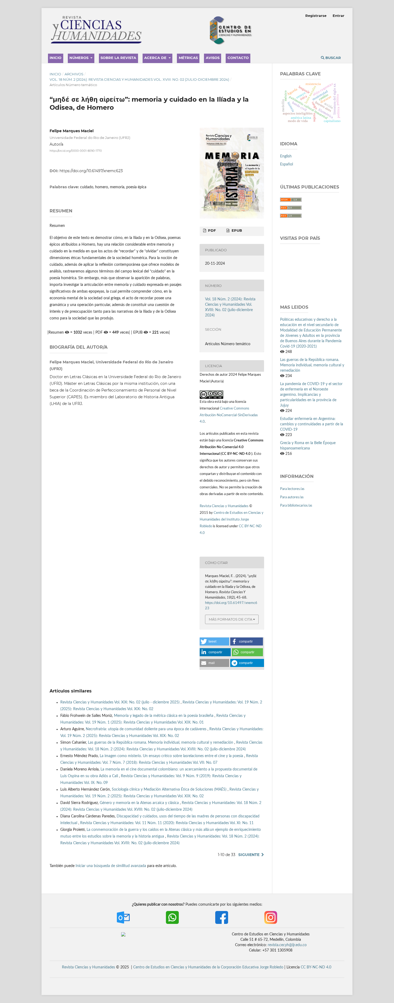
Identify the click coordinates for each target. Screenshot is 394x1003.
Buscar (332, 58)
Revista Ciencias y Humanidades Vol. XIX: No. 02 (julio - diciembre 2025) (120, 702)
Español (286, 164)
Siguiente (248, 854)
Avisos (213, 58)
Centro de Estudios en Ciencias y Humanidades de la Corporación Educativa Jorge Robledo (208, 967)
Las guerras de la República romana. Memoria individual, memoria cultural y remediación (161, 742)
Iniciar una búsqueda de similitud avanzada (111, 866)
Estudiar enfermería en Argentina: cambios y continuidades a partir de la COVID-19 (311, 424)
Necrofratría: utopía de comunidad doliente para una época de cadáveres (146, 729)
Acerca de (156, 58)
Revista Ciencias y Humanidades (224, 506)
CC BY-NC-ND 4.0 (316, 967)
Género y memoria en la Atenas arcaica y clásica (140, 803)
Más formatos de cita (230, 619)
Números (79, 58)
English (286, 156)
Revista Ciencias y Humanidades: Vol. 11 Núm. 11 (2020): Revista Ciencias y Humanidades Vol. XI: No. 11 (167, 823)
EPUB (236, 230)
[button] (214, 641)
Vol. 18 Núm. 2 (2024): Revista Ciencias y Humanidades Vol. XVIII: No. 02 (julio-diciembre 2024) (139, 79)
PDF (211, 230)
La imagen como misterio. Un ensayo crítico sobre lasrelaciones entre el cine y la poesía (172, 756)
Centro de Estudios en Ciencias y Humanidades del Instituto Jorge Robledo (231, 519)
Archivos (74, 74)
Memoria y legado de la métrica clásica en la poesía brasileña (164, 716)
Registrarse (315, 15)
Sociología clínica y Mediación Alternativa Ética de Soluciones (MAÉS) (170, 789)
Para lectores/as (292, 489)
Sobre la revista (118, 58)
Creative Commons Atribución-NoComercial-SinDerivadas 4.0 (229, 415)
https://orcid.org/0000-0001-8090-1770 (76, 150)
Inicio (55, 58)
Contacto (238, 58)
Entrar (338, 15)
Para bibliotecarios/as (296, 505)
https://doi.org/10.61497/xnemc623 (91, 170)
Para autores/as (292, 497)
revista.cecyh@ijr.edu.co (287, 945)
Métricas (188, 58)
